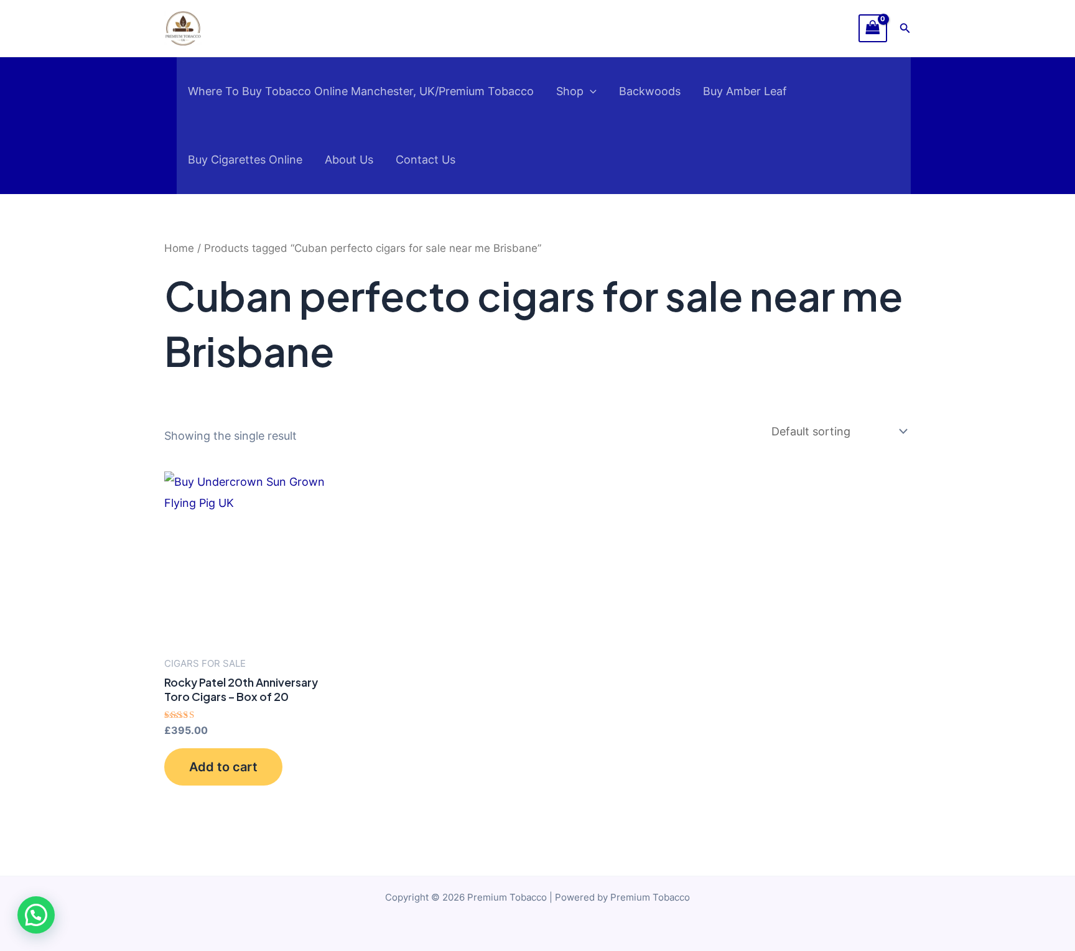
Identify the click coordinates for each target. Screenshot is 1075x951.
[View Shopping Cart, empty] (873, 28)
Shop (570, 91)
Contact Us (425, 159)
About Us (349, 159)
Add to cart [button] (223, 766)
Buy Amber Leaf (745, 91)
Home (179, 248)
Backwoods (650, 91)
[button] (905, 28)
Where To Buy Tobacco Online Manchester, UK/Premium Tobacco (361, 91)
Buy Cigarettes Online (245, 159)
